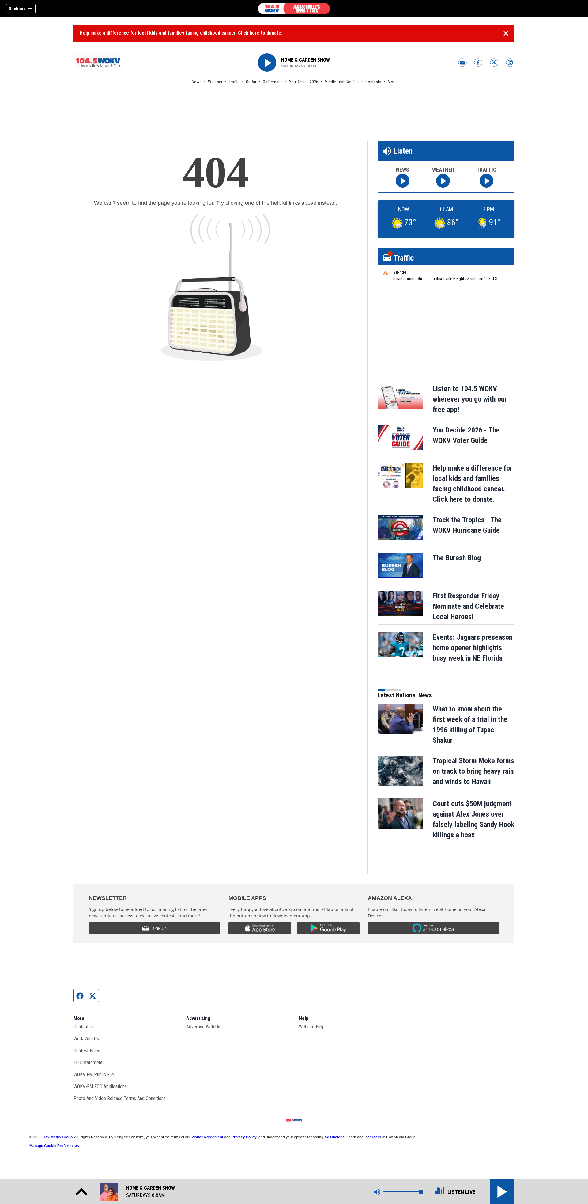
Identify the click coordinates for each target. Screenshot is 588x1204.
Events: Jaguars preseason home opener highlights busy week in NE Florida (472, 647)
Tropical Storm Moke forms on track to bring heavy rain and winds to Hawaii (473, 771)
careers (374, 1137)
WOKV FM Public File (94, 1074)
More (392, 81)
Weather (215, 81)
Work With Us (86, 1039)
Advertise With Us (203, 1027)
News (197, 81)
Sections (17, 8)
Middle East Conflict (342, 81)
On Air (251, 81)
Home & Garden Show (305, 60)
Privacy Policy (244, 1137)
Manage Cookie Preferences (54, 1146)
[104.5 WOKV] (294, 8)
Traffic (234, 81)
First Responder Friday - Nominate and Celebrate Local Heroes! (468, 606)
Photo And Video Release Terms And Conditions (120, 1098)
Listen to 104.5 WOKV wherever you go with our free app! (470, 399)
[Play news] (402, 181)
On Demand (273, 81)
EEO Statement (88, 1062)
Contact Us (84, 1027)
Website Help (312, 1027)
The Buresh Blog (457, 558)
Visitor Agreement (207, 1137)
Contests (373, 81)
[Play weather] (443, 181)
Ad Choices (334, 1137)
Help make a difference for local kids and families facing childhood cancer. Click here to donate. (181, 33)
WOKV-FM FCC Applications (100, 1086)
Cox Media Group (58, 1137)
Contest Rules (87, 1051)
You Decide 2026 (303, 81)
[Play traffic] (486, 181)
